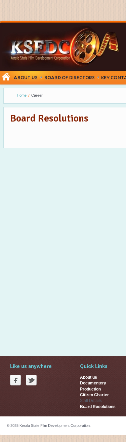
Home (22, 95)
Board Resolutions (98, 406)
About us (88, 377)
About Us (26, 77)
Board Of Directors (69, 77)
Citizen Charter (94, 395)
